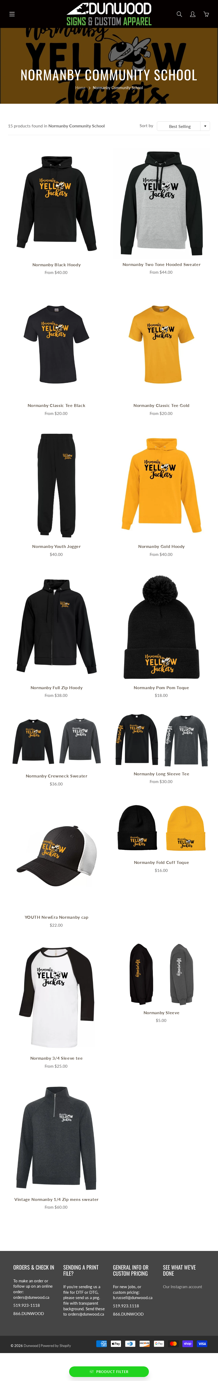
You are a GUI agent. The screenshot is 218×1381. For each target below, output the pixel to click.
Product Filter (112, 1372)
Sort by (146, 125)
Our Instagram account (182, 1286)
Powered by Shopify (56, 1345)
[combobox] (183, 126)
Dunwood (31, 1345)
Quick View (56, 203)
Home (80, 87)
